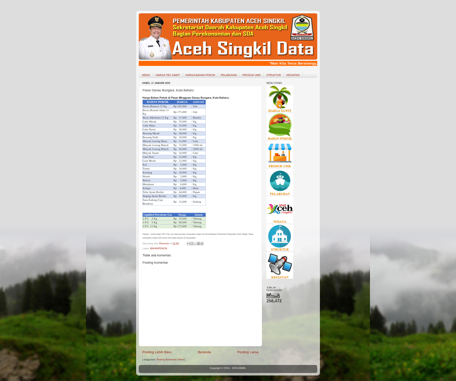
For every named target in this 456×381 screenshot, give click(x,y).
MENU (146, 75)
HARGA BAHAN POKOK (200, 75)
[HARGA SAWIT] (279, 111)
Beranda (204, 352)
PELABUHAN (229, 75)
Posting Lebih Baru (157, 352)
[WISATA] (279, 222)
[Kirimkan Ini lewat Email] (188, 243)
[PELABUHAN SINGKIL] (279, 194)
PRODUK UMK (251, 75)
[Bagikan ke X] (195, 243)
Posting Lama (247, 352)
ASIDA (241, 368)
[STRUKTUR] (279, 250)
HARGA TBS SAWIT (168, 75)
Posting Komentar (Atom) (171, 359)
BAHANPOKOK (158, 248)
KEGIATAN (293, 75)
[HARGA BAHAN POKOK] (279, 139)
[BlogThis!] (192, 243)
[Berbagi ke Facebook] (198, 243)
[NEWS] (279, 278)
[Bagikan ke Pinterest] (202, 243)
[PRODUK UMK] (279, 167)
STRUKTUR (273, 75)
